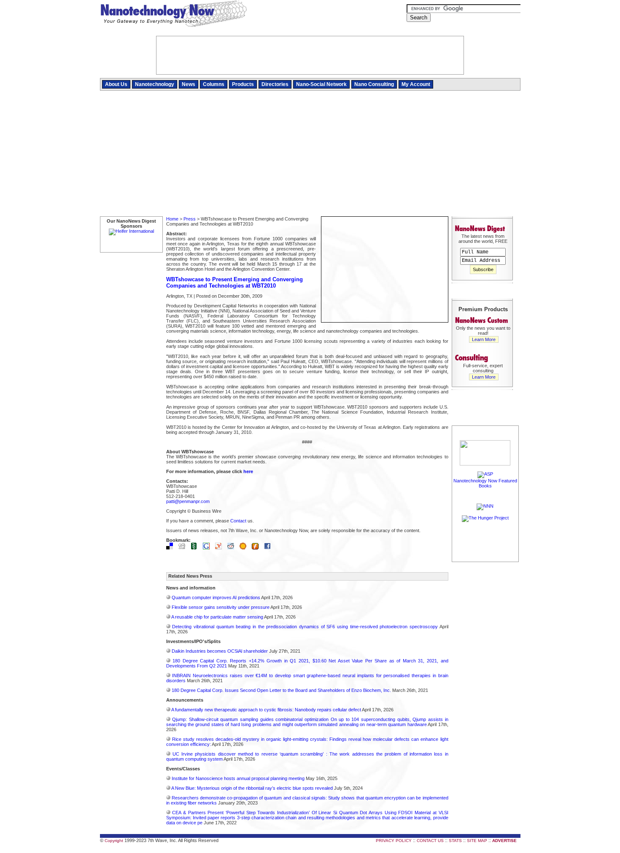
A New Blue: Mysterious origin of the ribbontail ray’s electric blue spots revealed (252, 788)
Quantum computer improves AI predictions (216, 597)
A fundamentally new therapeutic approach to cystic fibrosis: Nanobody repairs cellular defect (266, 709)
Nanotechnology (154, 84)
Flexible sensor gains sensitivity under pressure (221, 607)
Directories (274, 84)
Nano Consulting (374, 84)
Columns (213, 84)
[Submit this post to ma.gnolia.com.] (245, 547)
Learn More (484, 339)
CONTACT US (430, 840)
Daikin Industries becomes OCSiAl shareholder (220, 651)
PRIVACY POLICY (394, 840)
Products (243, 84)
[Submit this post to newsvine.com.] (196, 547)
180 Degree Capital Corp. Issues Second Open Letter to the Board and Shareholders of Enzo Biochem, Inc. (281, 690)
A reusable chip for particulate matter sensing (217, 616)
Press (189, 218)
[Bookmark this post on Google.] (208, 547)
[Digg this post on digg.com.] (183, 547)
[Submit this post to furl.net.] (257, 547)
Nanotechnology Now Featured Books (485, 483)
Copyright (114, 840)
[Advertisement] (310, 154)
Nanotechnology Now (173, 15)
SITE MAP (477, 840)
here (248, 471)
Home (172, 218)
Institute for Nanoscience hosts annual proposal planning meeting (238, 778)
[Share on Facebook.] (269, 547)
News (188, 84)
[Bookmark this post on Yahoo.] (220, 547)
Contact (238, 520)
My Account (416, 84)
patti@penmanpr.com (188, 501)
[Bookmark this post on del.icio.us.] (171, 547)
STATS (455, 840)
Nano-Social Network (321, 84)
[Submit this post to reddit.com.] (232, 547)
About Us (116, 84)
